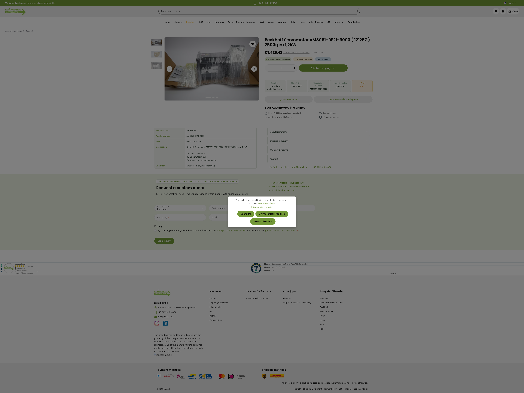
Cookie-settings (216, 320)
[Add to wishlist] (252, 44)
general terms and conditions (280, 230)
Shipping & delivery (318, 141)
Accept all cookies (263, 221)
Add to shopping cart (323, 68)
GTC (211, 311)
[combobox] (256, 11)
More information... (266, 203)
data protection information (231, 230)
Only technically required (272, 213)
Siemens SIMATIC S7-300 (331, 302)
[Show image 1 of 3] (208, 97)
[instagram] (157, 322)
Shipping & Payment (218, 302)
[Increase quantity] (294, 67)
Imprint (212, 315)
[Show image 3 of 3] (217, 97)
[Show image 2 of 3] (213, 97)
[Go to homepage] (15, 11)
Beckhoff (324, 307)
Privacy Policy (215, 307)
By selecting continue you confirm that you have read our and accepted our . (228, 230)
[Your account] (503, 11)
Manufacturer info (318, 132)
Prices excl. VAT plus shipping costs (296, 52)
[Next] (254, 69)
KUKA (322, 315)
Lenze (322, 320)
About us (287, 298)
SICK (322, 324)
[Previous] (169, 69)
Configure (246, 213)
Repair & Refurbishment (257, 298)
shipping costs (311, 383)
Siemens (324, 298)
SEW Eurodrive (326, 311)
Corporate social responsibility (297, 302)
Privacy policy (257, 207)
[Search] (357, 11)
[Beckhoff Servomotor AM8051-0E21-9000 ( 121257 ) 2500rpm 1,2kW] (211, 69)
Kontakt (212, 298)
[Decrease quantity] (268, 67)
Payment (318, 159)
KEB (322, 329)
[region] (205, 69)
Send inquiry (164, 240)
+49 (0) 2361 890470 (267, 3)
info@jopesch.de (299, 167)
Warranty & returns (318, 150)
